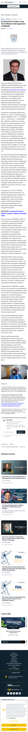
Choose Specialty (12, 6)
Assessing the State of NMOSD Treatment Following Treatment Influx (14, 213)
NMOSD (11, 444)
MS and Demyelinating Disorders (10, 446)
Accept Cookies (14, 729)
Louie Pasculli (7, 480)
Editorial (14, 656)
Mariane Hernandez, (9, 510)
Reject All (14, 725)
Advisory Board (14, 655)
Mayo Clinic (22, 446)
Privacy (14, 667)
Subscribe (20, 432)
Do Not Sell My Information (14, 663)
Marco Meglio (7, 542)
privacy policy (7, 436)
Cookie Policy (12, 718)
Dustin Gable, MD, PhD (8, 512)
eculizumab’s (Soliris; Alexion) (17, 90)
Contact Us (14, 658)
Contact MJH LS (14, 662)
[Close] (26, 702)
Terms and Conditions (14, 665)
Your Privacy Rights (14, 668)
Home (2, 14)
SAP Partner (8, 14)
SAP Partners (5, 444)
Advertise (14, 660)
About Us (14, 653)
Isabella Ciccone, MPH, (19, 510)
